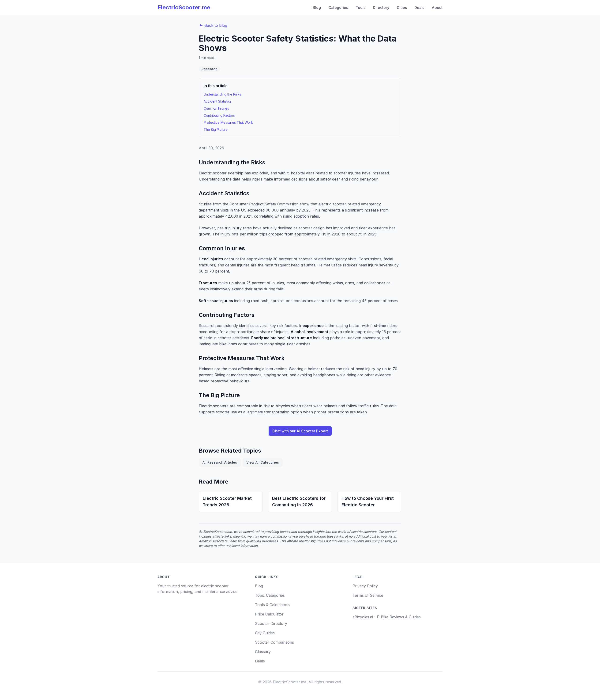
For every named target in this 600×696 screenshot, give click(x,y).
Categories (338, 7)
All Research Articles (219, 462)
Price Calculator (269, 614)
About (437, 7)
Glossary (263, 651)
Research (210, 69)
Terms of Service (367, 595)
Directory (381, 7)
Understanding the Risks (222, 94)
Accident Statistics (218, 101)
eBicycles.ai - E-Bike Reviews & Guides (386, 617)
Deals (419, 7)
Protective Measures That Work (228, 122)
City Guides (265, 633)
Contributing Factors (219, 115)
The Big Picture (216, 129)
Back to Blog (215, 25)
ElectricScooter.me (184, 7)
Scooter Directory (271, 623)
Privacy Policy (365, 586)
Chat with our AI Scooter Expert (300, 431)
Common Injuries (216, 108)
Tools (360, 7)
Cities (402, 7)
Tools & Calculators (272, 604)
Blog (317, 7)
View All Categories (262, 462)
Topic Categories (270, 595)
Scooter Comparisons (274, 642)
